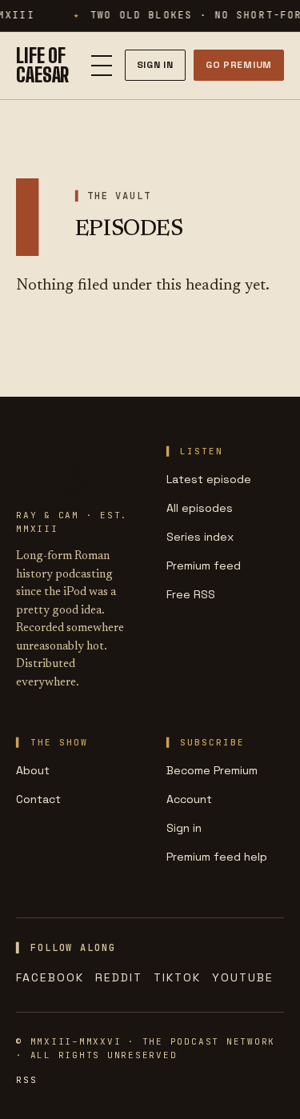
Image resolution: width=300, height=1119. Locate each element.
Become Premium (212, 770)
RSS (26, 1079)
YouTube (243, 977)
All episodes (199, 508)
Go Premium (239, 64)
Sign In (155, 64)
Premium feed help (216, 856)
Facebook (50, 977)
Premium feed (203, 565)
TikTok (177, 977)
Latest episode (208, 479)
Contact (38, 799)
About (33, 770)
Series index (200, 537)
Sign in (184, 828)
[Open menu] (101, 65)
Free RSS (190, 594)
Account (189, 799)
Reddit (118, 977)
